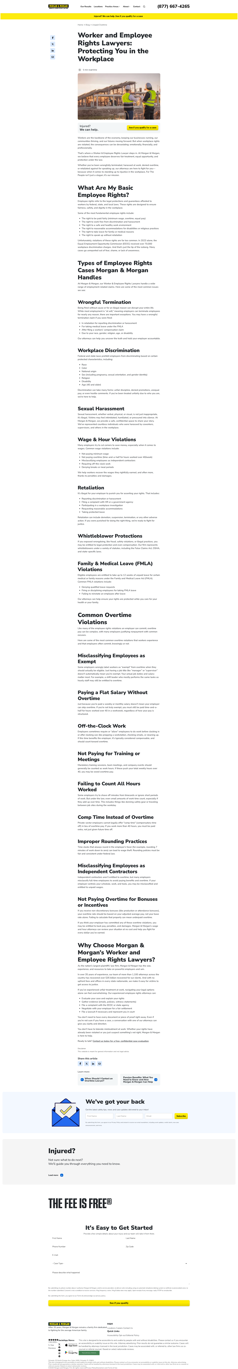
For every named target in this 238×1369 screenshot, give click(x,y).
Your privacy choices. (89, 1353)
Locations (98, 6)
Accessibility (112, 1335)
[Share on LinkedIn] (52, 50)
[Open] (144, 6)
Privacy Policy (116, 1122)
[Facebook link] (59, 1347)
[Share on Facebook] (52, 37)
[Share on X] (52, 44)
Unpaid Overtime (99, 24)
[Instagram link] (59, 1353)
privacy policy (100, 1296)
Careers (119, 1328)
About (126, 6)
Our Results (85, 6)
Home (80, 24)
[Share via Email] (52, 57)
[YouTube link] (59, 1350)
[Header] (58, 6)
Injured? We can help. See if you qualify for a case (118, 16)
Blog (88, 24)
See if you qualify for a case (142, 128)
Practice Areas (112, 6)
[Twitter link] (59, 1344)
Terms (79, 1296)
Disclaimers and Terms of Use (106, 1368)
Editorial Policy (132, 1335)
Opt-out (122, 1335)
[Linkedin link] (59, 1356)
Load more (53, 1175)
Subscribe (181, 1116)
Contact (136, 6)
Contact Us (128, 1328)
